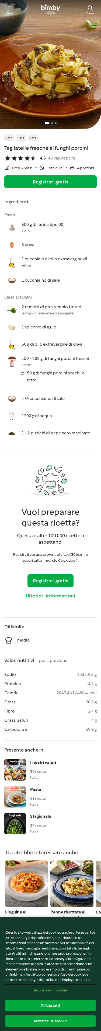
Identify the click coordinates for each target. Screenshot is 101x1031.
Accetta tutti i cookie (50, 1021)
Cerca (90, 13)
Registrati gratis (50, 182)
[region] (50, 974)
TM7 (9, 138)
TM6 (21, 138)
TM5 (33, 138)
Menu (11, 13)
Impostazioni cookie (50, 990)
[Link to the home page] (50, 9)
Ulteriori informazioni (50, 596)
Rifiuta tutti (50, 1006)
